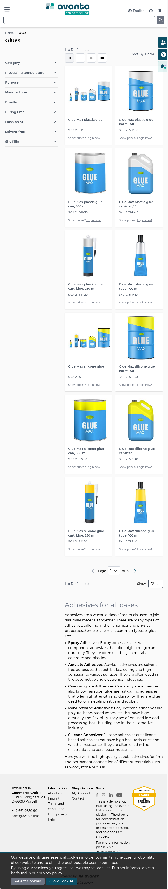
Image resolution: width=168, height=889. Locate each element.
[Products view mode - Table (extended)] (102, 58)
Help (51, 819)
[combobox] (79, 20)
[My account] (151, 11)
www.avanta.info (108, 852)
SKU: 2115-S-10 (128, 541)
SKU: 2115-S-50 (128, 377)
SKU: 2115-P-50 (128, 130)
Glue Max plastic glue (85, 120)
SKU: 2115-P (75, 130)
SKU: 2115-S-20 (77, 541)
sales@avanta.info (25, 816)
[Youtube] (119, 795)
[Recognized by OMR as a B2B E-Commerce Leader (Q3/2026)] (144, 798)
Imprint (54, 798)
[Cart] (160, 10)
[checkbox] (69, 58)
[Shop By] (31, 53)
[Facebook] (97, 795)
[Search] (160, 20)
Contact (78, 798)
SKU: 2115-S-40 (128, 459)
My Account (81, 793)
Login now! (93, 138)
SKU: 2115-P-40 (128, 212)
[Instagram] (103, 795)
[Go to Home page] (67, 9)
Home (9, 33)
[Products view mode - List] (80, 58)
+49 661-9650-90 (24, 811)
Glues (22, 33)
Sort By (138, 54)
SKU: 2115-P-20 (78, 294)
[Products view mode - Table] (91, 58)
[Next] (134, 570)
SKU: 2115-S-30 (77, 459)
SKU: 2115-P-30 (78, 212)
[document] (84, 871)
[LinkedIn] (111, 795)
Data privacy (57, 814)
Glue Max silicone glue (86, 366)
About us (55, 793)
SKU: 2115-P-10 (128, 294)
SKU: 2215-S (75, 377)
